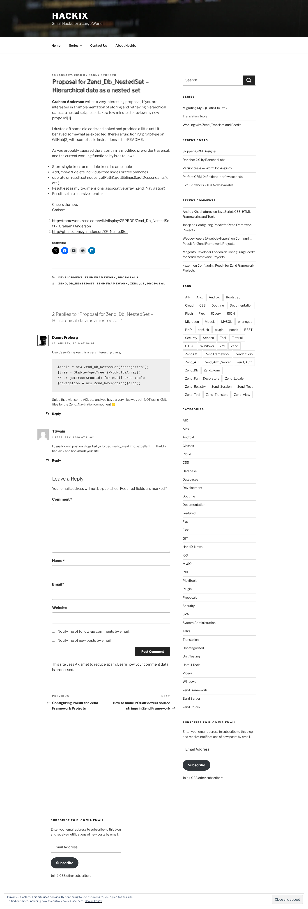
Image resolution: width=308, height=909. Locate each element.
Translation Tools (195, 116)
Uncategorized (193, 648)
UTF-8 (189, 346)
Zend (234, 346)
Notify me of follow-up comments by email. (93, 631)
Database (190, 471)
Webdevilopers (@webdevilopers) (206, 238)
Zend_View (242, 394)
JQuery (216, 313)
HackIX (70, 16)
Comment (62, 499)
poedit (233, 330)
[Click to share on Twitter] (55, 250)
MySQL (226, 321)
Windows (207, 346)
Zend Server (191, 698)
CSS (202, 305)
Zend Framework (100, 277)
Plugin (187, 589)
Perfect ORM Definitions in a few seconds (213, 177)
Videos (188, 673)
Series (73, 45)
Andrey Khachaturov (198, 211)
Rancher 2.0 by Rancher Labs (204, 160)
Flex (202, 313)
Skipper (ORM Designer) (200, 151)
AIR (188, 297)
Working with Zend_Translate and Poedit (212, 125)
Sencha (208, 338)
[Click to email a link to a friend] (73, 250)
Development (70, 277)
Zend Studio (244, 354)
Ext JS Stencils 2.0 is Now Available (208, 185)
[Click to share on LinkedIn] (91, 250)
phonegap (245, 321)
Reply (56, 414)
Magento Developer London (203, 252)
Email (58, 584)
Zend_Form (212, 370)
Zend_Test (245, 386)
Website (59, 608)
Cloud (189, 305)
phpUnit (203, 330)
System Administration (199, 623)
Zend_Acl (191, 362)
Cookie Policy (93, 901)
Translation (191, 639)
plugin (219, 330)
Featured (189, 513)
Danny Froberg (102, 75)
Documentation (241, 305)
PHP (188, 330)
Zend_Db (137, 283)
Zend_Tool (192, 394)
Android (214, 297)
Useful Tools (191, 665)
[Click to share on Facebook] (64, 250)
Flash (189, 313)
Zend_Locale (234, 378)
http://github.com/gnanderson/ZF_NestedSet (90, 231)
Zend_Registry (195, 386)
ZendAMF (192, 354)
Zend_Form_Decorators (202, 378)
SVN (186, 614)
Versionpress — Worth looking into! (207, 168)
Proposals (128, 277)
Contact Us (98, 45)
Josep (187, 225)
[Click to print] (82, 250)
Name (58, 561)
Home (56, 45)
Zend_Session (221, 386)
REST (248, 330)
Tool (223, 338)
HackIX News (192, 547)
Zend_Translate (217, 394)
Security (191, 338)
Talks (186, 631)
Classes (188, 446)
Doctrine (217, 305)
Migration (192, 321)
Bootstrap (233, 297)
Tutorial (237, 338)
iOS (185, 555)
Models (210, 321)
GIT (185, 538)
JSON (231, 313)
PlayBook (190, 580)
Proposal (156, 283)
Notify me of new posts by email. (84, 640)
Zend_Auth (244, 362)
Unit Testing (191, 656)
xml (222, 346)
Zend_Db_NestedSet (76, 283)
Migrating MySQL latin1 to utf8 (205, 108)
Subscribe (196, 765)
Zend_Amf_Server (217, 362)
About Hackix (125, 45)
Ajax (199, 297)
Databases (190, 479)
